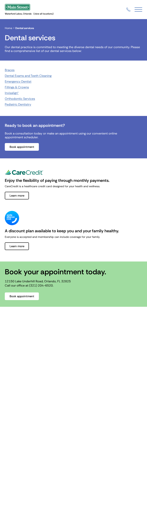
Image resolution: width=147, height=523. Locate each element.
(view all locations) (43, 13)
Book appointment (22, 147)
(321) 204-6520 (41, 285)
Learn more (17, 196)
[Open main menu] (138, 9)
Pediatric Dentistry (18, 104)
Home (8, 28)
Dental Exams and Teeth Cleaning (28, 76)
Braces (10, 70)
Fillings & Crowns (17, 87)
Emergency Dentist (18, 81)
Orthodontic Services (20, 99)
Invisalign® (12, 93)
